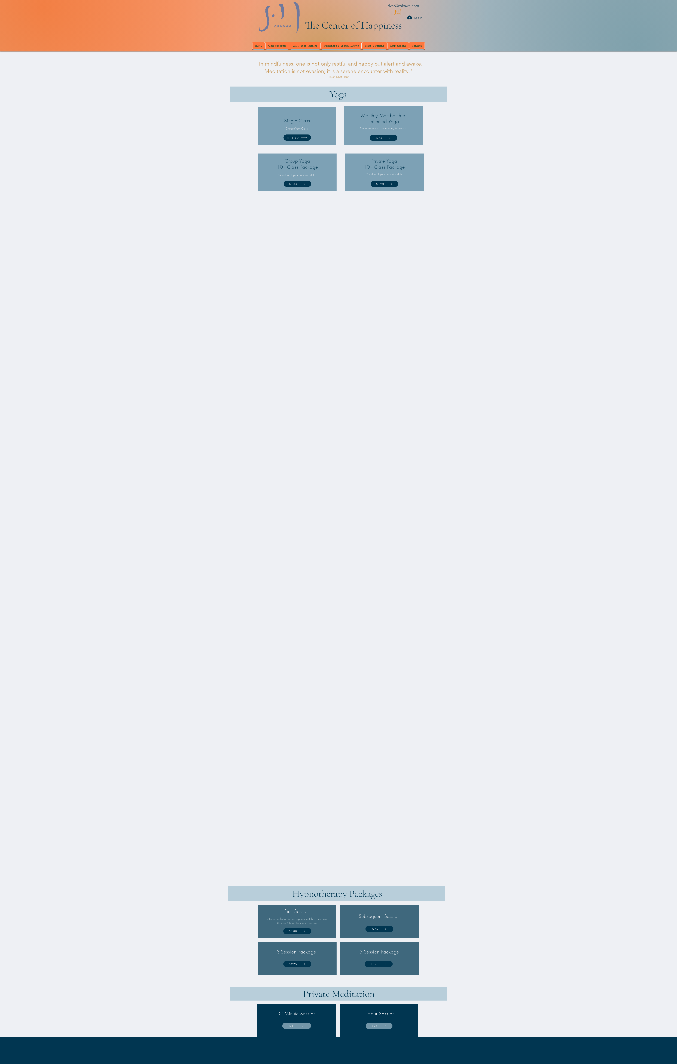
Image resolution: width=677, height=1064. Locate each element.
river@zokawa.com (403, 5)
